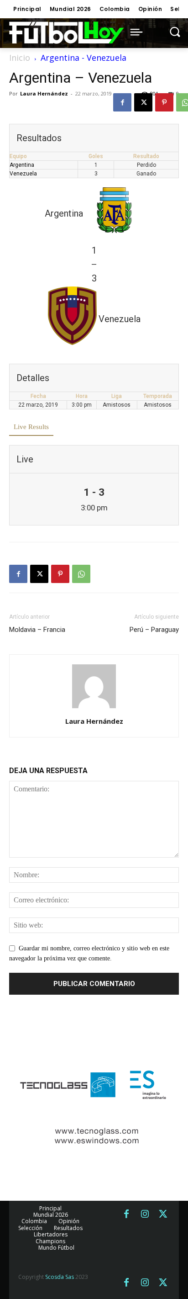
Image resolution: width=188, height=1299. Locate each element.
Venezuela (23, 173)
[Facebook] (122, 102)
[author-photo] (94, 708)
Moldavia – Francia (37, 630)
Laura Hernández (44, 93)
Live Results (31, 426)
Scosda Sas (59, 1277)
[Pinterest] (164, 102)
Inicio (19, 57)
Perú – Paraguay (154, 630)
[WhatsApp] (81, 574)
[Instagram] (144, 1214)
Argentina (22, 165)
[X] (143, 102)
